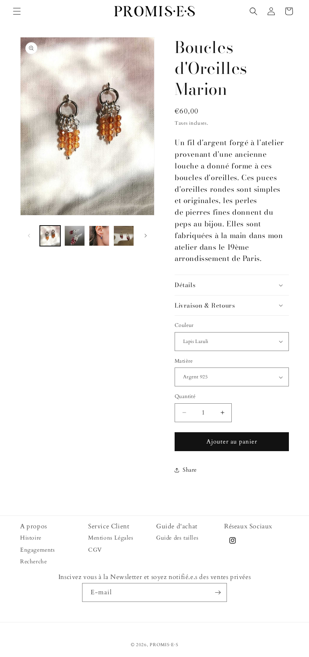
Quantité (185, 396)
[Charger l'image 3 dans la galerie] (99, 236)
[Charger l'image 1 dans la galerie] (50, 236)
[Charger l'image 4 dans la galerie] (123, 236)
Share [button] (190, 470)
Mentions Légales (111, 538)
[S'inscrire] (218, 592)
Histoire (30, 538)
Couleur (184, 325)
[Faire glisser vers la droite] (145, 235)
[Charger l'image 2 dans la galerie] (74, 236)
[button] (17, 11)
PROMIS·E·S (164, 645)
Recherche (33, 561)
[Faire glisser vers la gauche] (29, 235)
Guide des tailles (177, 538)
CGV (95, 550)
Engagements (37, 550)
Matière (184, 361)
